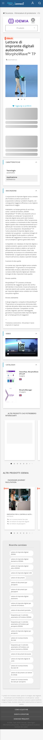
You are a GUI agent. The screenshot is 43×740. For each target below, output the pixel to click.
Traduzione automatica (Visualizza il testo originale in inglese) (19, 324)
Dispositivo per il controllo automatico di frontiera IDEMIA (21, 616)
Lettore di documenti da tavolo (21, 654)
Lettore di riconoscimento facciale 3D (19, 667)
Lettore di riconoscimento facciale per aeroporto (19, 681)
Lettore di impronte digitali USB (21, 573)
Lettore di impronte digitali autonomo (19, 597)
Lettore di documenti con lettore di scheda (21, 674)
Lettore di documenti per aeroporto (19, 584)
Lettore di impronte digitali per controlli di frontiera (21, 604)
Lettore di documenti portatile (21, 610)
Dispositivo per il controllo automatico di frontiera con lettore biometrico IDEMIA (20, 647)
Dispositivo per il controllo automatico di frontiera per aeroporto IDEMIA (20, 624)
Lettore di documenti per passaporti (19, 590)
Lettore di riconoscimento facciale (19, 639)
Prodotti (20, 28)
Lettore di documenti (18, 578)
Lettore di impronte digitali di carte (20, 660)
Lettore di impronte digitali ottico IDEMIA (19, 567)
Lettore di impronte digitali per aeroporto (21, 632)
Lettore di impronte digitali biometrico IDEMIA (19, 560)
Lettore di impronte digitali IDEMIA (19, 553)
